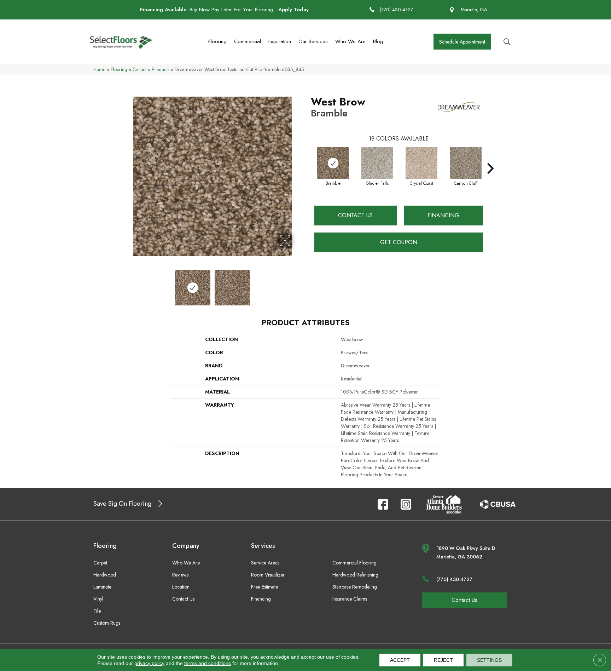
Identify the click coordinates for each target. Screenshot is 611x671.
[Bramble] (333, 163)
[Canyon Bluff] (465, 163)
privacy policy (149, 663)
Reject (443, 660)
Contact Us (355, 215)
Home (99, 69)
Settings (489, 660)
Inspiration (279, 41)
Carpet (139, 69)
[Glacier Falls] (377, 163)
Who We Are (350, 41)
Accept (400, 660)
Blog (378, 41)
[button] (462, 42)
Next (296, 284)
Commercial (247, 41)
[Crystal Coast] (421, 163)
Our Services (313, 41)
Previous (128, 284)
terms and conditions (207, 663)
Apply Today (293, 9)
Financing (443, 215)
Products (160, 69)
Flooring (217, 41)
